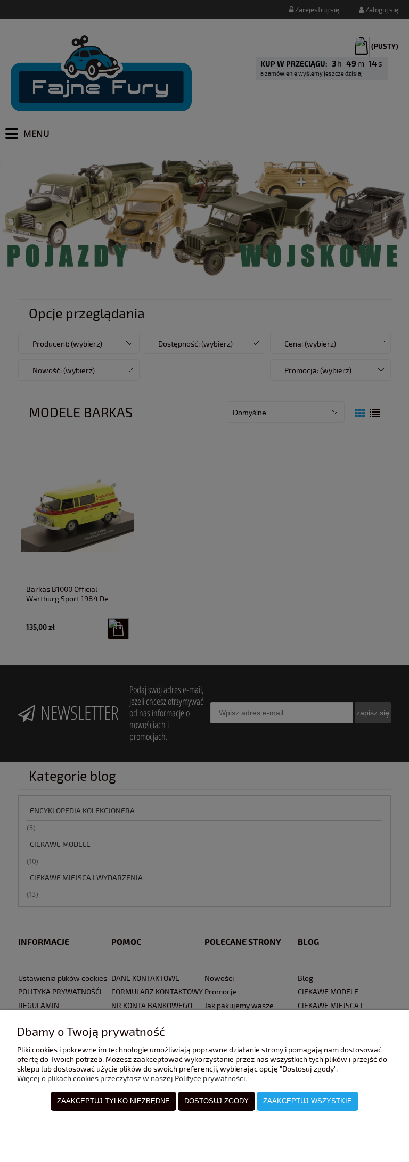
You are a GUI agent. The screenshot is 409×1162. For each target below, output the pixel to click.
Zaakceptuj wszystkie (307, 1101)
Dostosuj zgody (216, 1101)
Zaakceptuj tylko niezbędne (113, 1101)
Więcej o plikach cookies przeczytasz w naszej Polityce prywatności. (132, 1078)
